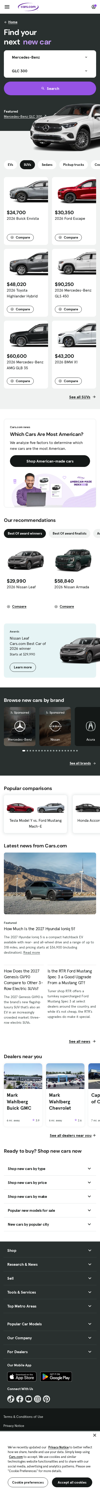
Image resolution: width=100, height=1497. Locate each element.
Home (12, 22)
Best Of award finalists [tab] (69, 533)
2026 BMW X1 (66, 361)
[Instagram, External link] (37, 1398)
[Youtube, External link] (28, 1398)
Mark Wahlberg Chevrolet (60, 1101)
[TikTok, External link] (10, 1398)
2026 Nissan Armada (71, 586)
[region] (50, 1463)
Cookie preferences (28, 1482)
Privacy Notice (13, 1425)
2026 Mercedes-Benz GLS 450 (73, 293)
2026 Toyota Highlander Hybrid (22, 293)
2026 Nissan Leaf (21, 586)
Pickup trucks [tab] (73, 164)
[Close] (94, 1435)
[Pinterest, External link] (46, 1398)
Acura (90, 739)
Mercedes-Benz (20, 739)
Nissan (55, 739)
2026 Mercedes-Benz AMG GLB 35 (25, 364)
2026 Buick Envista (23, 218)
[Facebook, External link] (19, 1398)
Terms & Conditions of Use (23, 1416)
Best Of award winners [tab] (25, 533)
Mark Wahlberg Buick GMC (19, 1101)
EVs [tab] (10, 164)
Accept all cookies (72, 1482)
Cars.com (16, 1457)
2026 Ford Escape (70, 218)
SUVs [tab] (27, 164)
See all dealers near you (71, 1135)
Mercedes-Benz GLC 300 (23, 116)
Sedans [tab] (47, 164)
